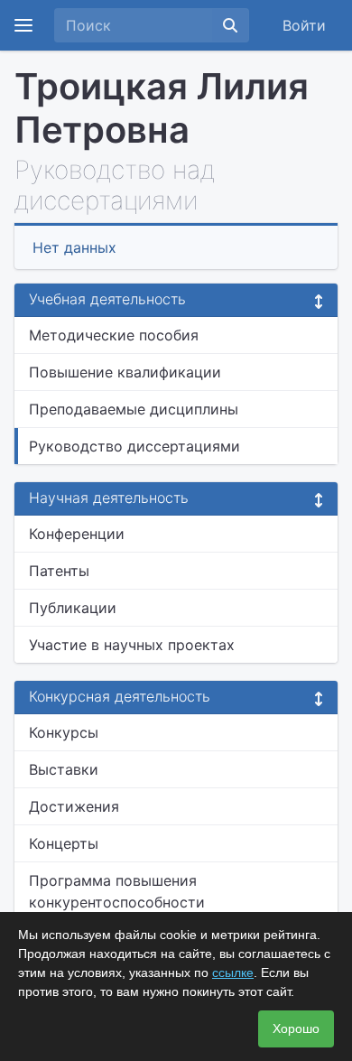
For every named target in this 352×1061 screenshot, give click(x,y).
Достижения (74, 806)
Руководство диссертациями (134, 446)
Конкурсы (63, 732)
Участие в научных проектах (132, 645)
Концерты (63, 843)
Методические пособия (114, 335)
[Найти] (230, 25)
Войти (304, 25)
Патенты (59, 571)
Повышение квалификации (125, 372)
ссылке (233, 972)
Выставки (63, 769)
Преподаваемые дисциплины (133, 409)
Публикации (72, 608)
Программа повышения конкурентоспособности (117, 891)
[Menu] (23, 25)
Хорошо (296, 1028)
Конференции (77, 534)
